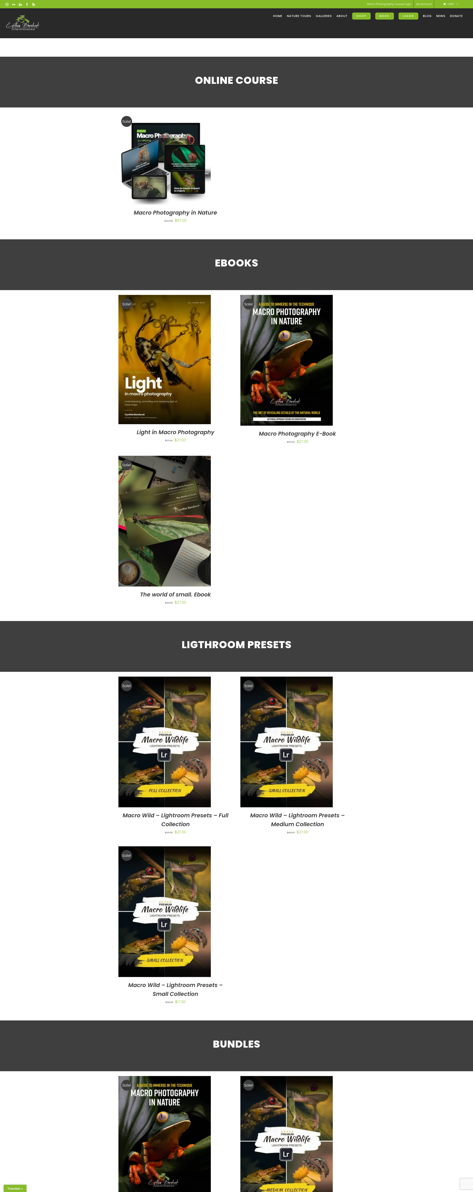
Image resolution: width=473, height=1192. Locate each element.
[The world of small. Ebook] (164, 521)
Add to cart (154, 1142)
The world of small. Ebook (175, 594)
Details (176, 159)
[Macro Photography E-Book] (286, 360)
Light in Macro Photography (175, 432)
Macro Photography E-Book (297, 433)
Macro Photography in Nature (175, 213)
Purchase (154, 159)
